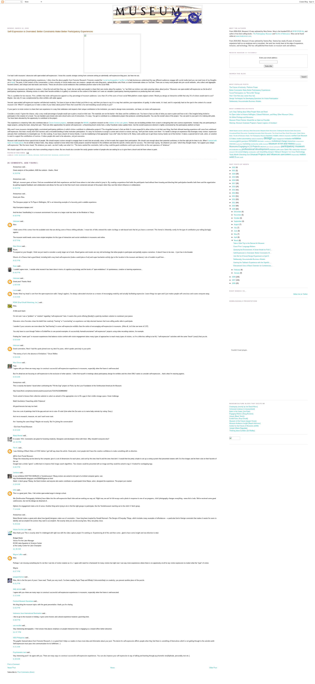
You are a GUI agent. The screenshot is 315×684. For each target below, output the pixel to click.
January (237, 273)
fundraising (232, 141)
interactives (291, 141)
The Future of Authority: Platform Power (243, 87)
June (236, 231)
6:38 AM (16, 659)
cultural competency (257, 138)
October (237, 218)
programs (272, 149)
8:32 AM (16, 430)
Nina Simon (17, 246)
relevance (303, 149)
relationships (296, 149)
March (236, 240)
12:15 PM (17, 442)
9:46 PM (16, 272)
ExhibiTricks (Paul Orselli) (238, 419)
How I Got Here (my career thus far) (242, 96)
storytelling (263, 152)
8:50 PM (16, 216)
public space (280, 149)
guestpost (244, 141)
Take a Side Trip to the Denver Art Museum (248, 243)
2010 (234, 206)
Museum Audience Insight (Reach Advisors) (244, 423)
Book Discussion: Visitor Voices (295, 133)
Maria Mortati (17, 435)
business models (272, 136)
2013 (234, 196)
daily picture (17, 589)
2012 (234, 199)
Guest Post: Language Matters (244, 246)
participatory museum (49, 155)
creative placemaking (243, 139)
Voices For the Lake (20, 529)
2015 (234, 190)
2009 (234, 209)
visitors (302, 154)
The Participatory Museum (262, 34)
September (238, 221)
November (238, 215)
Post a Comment (14, 664)
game (238, 141)
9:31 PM (16, 583)
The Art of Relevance (282, 34)
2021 (234, 170)
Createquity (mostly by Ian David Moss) (243, 407)
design (36, 155)
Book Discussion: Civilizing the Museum (278, 130)
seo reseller (17, 625)
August (236, 224)
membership (254, 144)
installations (268, 141)
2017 (234, 183)
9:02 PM (16, 260)
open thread (269, 146)
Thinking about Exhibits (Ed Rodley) (242, 431)
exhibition (296, 138)
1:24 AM (16, 484)
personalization (233, 149)
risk (236, 152)
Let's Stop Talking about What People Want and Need (248, 112)
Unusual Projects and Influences (265, 154)
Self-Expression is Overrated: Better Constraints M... (252, 253)
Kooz (15, 266)
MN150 (85, 123)
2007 (234, 280)
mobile (260, 144)
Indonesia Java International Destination (27, 613)
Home (112, 668)
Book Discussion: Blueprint (258, 130)
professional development (255, 149)
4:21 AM (16, 647)
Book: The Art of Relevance (237, 135)
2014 (234, 193)
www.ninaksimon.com (243, 36)
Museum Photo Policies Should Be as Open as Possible (249, 120)
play (240, 149)
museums (298, 144)
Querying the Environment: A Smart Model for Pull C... (252, 250)
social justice (252, 152)
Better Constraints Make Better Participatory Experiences (249, 90)
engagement (280, 138)
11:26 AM (17, 549)
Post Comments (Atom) (25, 672)
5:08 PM (16, 620)
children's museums (285, 135)
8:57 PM (16, 240)
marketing (246, 144)
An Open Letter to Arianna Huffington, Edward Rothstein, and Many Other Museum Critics (261, 114)
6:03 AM (16, 377)
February (237, 270)
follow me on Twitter (300, 294)
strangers (271, 152)
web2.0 (232, 157)
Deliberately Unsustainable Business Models (245, 101)
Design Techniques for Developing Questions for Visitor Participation (253, 98)
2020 (234, 174)
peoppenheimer (18, 577)
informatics (261, 141)
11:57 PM (17, 632)
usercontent (64, 155)
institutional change (279, 141)
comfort (294, 136)
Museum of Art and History (282, 143)
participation (277, 146)
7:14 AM (16, 509)
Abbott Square (233, 130)
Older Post (213, 668)
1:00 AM (16, 285)
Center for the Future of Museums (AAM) (244, 426)
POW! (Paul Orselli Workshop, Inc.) (25, 302)
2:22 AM (16, 297)
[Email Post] (27, 153)
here (12, 82)
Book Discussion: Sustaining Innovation (249, 133)
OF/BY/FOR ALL (298, 31)
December (238, 212)
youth (241, 157)
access (240, 130)
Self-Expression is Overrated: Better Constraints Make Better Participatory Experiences (50, 31)
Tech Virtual (291, 152)
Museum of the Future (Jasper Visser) (242, 421)
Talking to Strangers (281, 152)
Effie (14, 490)
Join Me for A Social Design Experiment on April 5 (251, 256)
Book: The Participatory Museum (256, 135)
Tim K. (15, 448)
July (235, 228)
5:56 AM (16, 357)
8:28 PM (16, 173)
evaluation (288, 139)
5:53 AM (16, 340)
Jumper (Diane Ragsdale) (238, 428)
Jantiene (16, 473)
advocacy (246, 130)
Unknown (16, 221)
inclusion (253, 141)
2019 (234, 177)
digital (274, 138)
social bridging (243, 152)
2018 (234, 180)
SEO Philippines (19, 638)
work (237, 157)
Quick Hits (288, 149)
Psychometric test (19, 652)
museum (265, 144)
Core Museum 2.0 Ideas (23, 155)
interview (232, 144)
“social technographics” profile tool (115, 80)
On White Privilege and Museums (241, 117)
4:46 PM (16, 467)
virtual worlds (295, 154)
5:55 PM (16, 608)
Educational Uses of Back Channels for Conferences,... (253, 266)
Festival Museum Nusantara (23, 601)
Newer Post (12, 668)
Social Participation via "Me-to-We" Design (244, 93)
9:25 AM (16, 524)
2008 (234, 277)
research (232, 152)
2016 (234, 186)
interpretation (300, 141)
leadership (239, 144)
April (236, 237)
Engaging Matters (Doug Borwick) (241, 414)
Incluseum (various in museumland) (242, 409)
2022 (234, 167)
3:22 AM (16, 596)
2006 (234, 283)
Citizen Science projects (57, 123)
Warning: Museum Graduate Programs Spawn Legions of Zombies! (253, 123)
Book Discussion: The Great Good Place (273, 133)
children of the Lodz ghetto (118, 123)
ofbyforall (263, 146)
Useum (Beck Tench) (236, 416)
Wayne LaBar (18, 554)
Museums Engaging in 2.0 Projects (244, 146)
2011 (234, 202)
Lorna (15, 290)
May (235, 234)
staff (258, 152)
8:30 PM (16, 188)
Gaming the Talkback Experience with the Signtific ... (252, 262)
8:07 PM (16, 571)
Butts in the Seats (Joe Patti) (239, 411)
